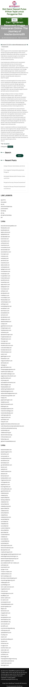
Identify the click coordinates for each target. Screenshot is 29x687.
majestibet (3, 677)
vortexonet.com (5, 243)
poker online (9, 672)
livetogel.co (4, 365)
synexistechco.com (6, 252)
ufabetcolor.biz (5, 510)
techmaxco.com (5, 310)
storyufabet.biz (5, 530)
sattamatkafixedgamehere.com (9, 393)
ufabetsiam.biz (5, 502)
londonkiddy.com (5, 430)
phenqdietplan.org (5, 621)
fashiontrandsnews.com (7, 547)
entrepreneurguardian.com (8, 395)
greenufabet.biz (5, 508)
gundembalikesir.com (6, 465)
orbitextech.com (5, 358)
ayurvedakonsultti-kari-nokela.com (10, 563)
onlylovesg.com (5, 380)
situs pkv (20, 676)
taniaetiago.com (5, 652)
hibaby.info (4, 397)
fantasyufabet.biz (5, 500)
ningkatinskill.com (5, 613)
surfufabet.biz (4, 521)
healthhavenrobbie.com (7, 371)
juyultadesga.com (5, 584)
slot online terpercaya (6, 206)
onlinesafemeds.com (6, 489)
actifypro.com (4, 291)
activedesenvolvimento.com (8, 382)
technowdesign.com (6, 576)
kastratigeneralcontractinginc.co (9, 556)
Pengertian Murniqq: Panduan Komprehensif (14, 182)
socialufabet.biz (5, 519)
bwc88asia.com (5, 595)
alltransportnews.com (6, 545)
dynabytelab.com (5, 236)
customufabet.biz (5, 528)
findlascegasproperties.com (8, 369)
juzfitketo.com (4, 654)
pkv (2, 217)
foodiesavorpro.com (6, 330)
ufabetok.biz (4, 537)
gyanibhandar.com (5, 491)
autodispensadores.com (7, 408)
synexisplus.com (5, 241)
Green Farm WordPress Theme (10, 683)
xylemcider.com (5, 650)
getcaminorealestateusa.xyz (8, 441)
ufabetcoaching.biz (6, 432)
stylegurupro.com (5, 319)
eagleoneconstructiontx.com (8, 376)
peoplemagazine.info (6, 452)
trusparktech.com (5, 276)
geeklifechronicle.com (6, 326)
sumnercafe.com (5, 624)
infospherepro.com (6, 328)
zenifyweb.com (5, 363)
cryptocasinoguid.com (6, 552)
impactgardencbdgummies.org (9, 658)
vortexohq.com (5, 332)
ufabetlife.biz (4, 515)
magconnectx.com (6, 417)
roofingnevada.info (6, 415)
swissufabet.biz (5, 504)
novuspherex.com (5, 271)
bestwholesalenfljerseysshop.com (9, 558)
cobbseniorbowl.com (6, 574)
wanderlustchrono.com (7, 345)
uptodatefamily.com (6, 632)
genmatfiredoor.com (6, 367)
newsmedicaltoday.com (7, 413)
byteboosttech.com (6, 478)
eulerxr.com (4, 354)
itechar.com (4, 467)
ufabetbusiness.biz (6, 506)
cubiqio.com (4, 323)
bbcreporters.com (5, 550)
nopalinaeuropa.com (6, 663)
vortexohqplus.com (6, 302)
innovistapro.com (5, 297)
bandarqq (3, 211)
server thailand (20, 674)
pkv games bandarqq (6, 215)
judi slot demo (4, 208)
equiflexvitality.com (6, 378)
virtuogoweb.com (5, 482)
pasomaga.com (5, 656)
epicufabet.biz (4, 532)
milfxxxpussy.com (5, 630)
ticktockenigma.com (6, 352)
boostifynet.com (5, 280)
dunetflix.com (4, 626)
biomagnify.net (5, 665)
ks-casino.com (4, 600)
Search (8, 152)
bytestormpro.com (5, 343)
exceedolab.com (5, 313)
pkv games (6, 143)
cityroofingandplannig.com (8, 580)
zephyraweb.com (5, 265)
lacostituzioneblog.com (7, 639)
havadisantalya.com (6, 458)
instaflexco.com (5, 295)
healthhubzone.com (6, 471)
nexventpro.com (5, 282)
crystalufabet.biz (5, 534)
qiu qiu (2, 204)
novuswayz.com (5, 289)
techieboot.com (5, 463)
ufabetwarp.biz (5, 493)
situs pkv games (5, 674)
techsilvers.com (5, 611)
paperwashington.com (6, 400)
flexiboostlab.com (5, 300)
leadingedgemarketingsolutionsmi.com (11, 554)
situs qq (25, 672)
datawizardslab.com (6, 321)
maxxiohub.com (5, 263)
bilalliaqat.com (4, 406)
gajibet (13, 677)
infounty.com (4, 591)
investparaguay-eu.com (7, 593)
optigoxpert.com (5, 286)
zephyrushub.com (5, 232)
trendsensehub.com (6, 350)
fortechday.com (5, 439)
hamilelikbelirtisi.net (6, 306)
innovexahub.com (5, 247)
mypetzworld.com (5, 589)
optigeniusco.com (5, 269)
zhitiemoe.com (5, 643)
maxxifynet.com (5, 245)
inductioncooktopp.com (7, 411)
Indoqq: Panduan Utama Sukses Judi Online (14, 166)
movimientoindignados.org (8, 628)
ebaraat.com (4, 473)
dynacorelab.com (5, 249)
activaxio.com (4, 315)
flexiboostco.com (5, 228)
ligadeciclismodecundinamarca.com (10, 424)
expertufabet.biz (5, 497)
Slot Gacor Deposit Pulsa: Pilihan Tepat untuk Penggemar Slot (14, 11)
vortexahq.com (5, 258)
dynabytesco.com (5, 317)
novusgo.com (4, 341)
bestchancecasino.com (7, 404)
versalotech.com (5, 308)
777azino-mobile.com (6, 571)
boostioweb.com (5, 230)
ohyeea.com (4, 641)
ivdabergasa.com (5, 582)
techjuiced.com (5, 476)
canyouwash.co (5, 456)
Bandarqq (14, 42)
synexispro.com (5, 419)
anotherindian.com (6, 648)
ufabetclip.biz (4, 495)
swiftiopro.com (5, 304)
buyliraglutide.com (5, 486)
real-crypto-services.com (7, 587)
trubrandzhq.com (5, 278)
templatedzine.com (6, 617)
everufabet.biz (4, 539)
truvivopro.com (5, 254)
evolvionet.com (5, 239)
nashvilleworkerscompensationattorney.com (12, 426)
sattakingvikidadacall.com (7, 389)
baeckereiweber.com (6, 449)
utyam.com (4, 637)
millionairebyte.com (6, 437)
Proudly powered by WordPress (14, 686)
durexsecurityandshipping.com (9, 578)
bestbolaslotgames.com (7, 391)
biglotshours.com (5, 484)
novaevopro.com (5, 273)
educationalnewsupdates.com (9, 225)
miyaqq (9, 677)
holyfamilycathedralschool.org (9, 428)
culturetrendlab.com (6, 347)
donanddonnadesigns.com (8, 374)
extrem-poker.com (5, 597)
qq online (3, 200)
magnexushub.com (6, 480)
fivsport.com (4, 615)
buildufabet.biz (5, 543)
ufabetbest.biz (4, 523)
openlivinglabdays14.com (7, 560)
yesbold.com (4, 469)
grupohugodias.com (6, 606)
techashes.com (5, 454)
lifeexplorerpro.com (6, 339)
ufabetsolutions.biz (6, 517)
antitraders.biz (4, 565)
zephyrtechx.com (5, 284)
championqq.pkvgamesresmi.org (9, 679)
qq (1, 670)
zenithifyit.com (5, 260)
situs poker (3, 202)
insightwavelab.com (6, 337)
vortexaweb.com (5, 267)
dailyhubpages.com (6, 384)
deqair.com (4, 608)
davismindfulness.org (6, 435)
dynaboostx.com (5, 293)
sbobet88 (11, 670)
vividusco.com (4, 256)
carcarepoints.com (6, 602)
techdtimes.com (5, 460)
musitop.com (4, 635)
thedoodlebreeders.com (7, 604)
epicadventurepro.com (7, 334)
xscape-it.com (4, 569)
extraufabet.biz (5, 513)
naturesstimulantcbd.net (7, 661)
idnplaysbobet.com (6, 387)
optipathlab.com (5, 234)
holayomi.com (4, 421)
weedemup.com (5, 402)
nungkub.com (4, 645)
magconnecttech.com (6, 360)
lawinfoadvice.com (6, 619)
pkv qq (2, 213)
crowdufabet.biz (5, 541)
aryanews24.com (5, 567)
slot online (5, 670)
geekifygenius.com (6, 356)
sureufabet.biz (4, 526)
